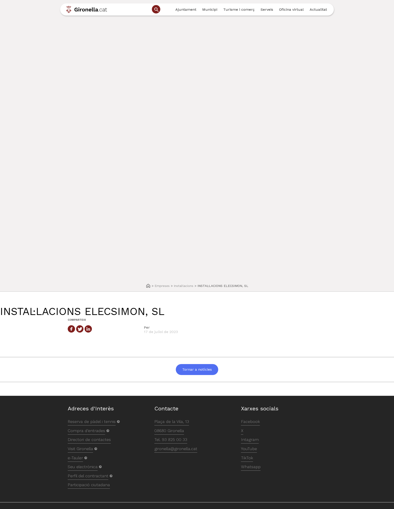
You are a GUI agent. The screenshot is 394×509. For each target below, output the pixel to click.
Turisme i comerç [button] (239, 9)
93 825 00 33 (174, 439)
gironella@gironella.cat (175, 448)
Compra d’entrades (86, 430)
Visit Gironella (80, 448)
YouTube (249, 448)
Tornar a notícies (197, 369)
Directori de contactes (89, 439)
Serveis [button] (267, 9)
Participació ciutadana (89, 484)
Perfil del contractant (88, 475)
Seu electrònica (83, 466)
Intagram (250, 439)
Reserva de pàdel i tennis (92, 421)
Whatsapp (251, 466)
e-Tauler (75, 457)
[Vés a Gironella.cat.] (148, 286)
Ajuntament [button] (185, 9)
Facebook (250, 421)
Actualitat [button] (318, 9)
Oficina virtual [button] (291, 9)
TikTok (247, 457)
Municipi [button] (209, 9)
